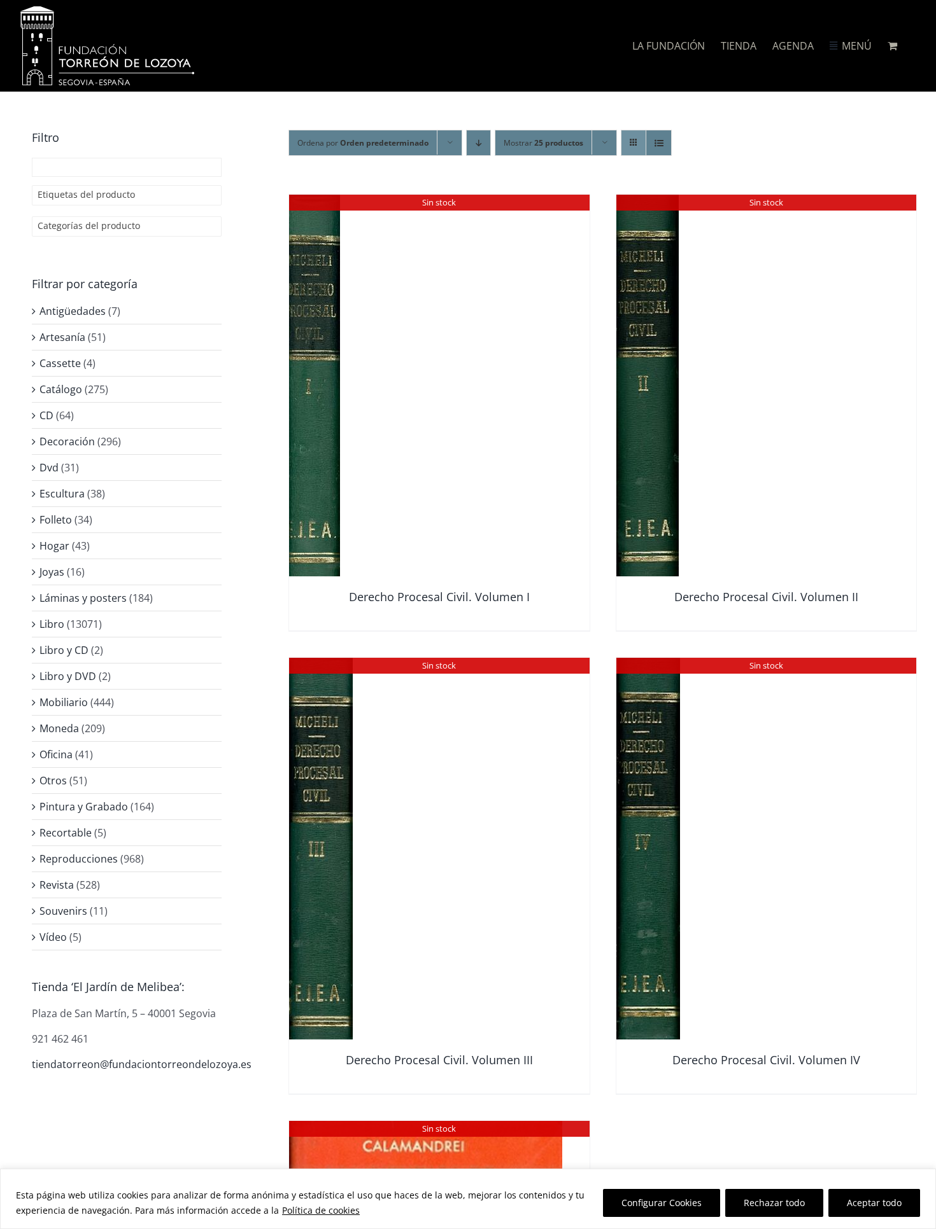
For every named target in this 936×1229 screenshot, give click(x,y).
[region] (468, 1199)
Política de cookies (321, 1210)
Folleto (55, 520)
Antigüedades (72, 311)
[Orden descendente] (478, 143)
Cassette (60, 363)
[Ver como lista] (658, 142)
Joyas (51, 572)
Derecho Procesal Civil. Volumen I (439, 596)
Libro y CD (64, 650)
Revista (56, 885)
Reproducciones (78, 859)
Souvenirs (63, 911)
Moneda (59, 728)
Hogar (54, 546)
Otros (53, 781)
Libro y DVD (67, 676)
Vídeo (53, 937)
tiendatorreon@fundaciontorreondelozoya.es (142, 1064)
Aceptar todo (874, 1203)
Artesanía (62, 337)
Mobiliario (63, 702)
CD (46, 415)
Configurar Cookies (661, 1203)
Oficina (56, 754)
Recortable (65, 833)
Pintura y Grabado (83, 807)
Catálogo (60, 389)
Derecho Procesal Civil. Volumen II (766, 596)
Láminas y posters (83, 598)
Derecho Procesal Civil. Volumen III (439, 1059)
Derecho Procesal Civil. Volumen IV (766, 1059)
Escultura (62, 494)
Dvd (49, 468)
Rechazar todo (774, 1203)
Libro (51, 624)
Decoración (67, 441)
